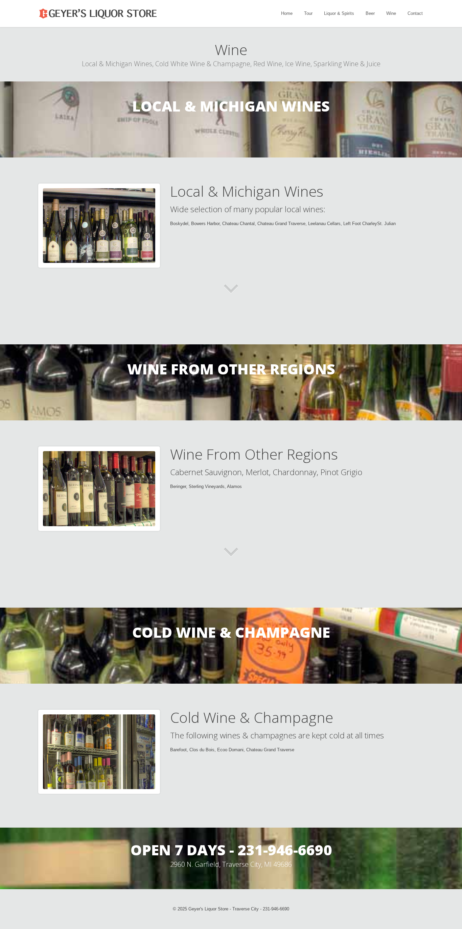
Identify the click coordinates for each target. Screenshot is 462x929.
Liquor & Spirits (339, 13)
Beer (370, 13)
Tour (308, 13)
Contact (415, 13)
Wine (391, 13)
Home (287, 13)
